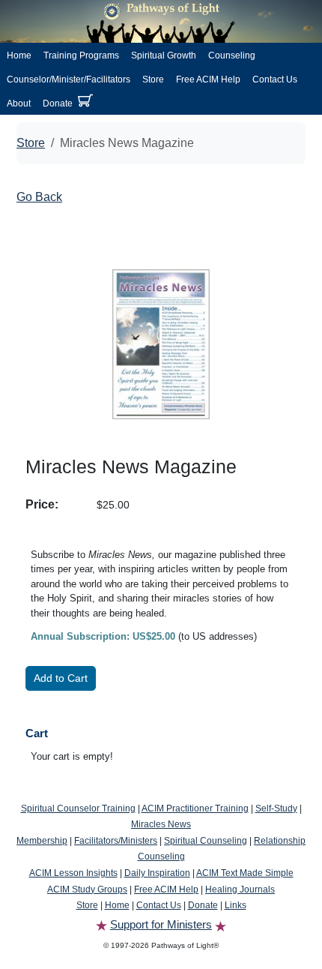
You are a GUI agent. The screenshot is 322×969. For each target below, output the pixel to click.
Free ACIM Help (208, 79)
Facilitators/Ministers (115, 841)
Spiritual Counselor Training (78, 808)
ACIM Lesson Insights (73, 873)
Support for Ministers (161, 924)
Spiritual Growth (163, 55)
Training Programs (81, 55)
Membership (41, 841)
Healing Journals (240, 889)
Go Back (39, 196)
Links (235, 905)
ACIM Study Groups (87, 889)
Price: (41, 504)
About (19, 103)
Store (153, 79)
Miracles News (161, 824)
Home (19, 55)
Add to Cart (61, 678)
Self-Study (276, 808)
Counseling (231, 55)
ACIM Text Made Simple (245, 873)
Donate (58, 103)
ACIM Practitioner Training (195, 808)
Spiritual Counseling (205, 841)
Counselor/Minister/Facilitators (68, 79)
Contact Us (274, 79)
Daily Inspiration (157, 873)
